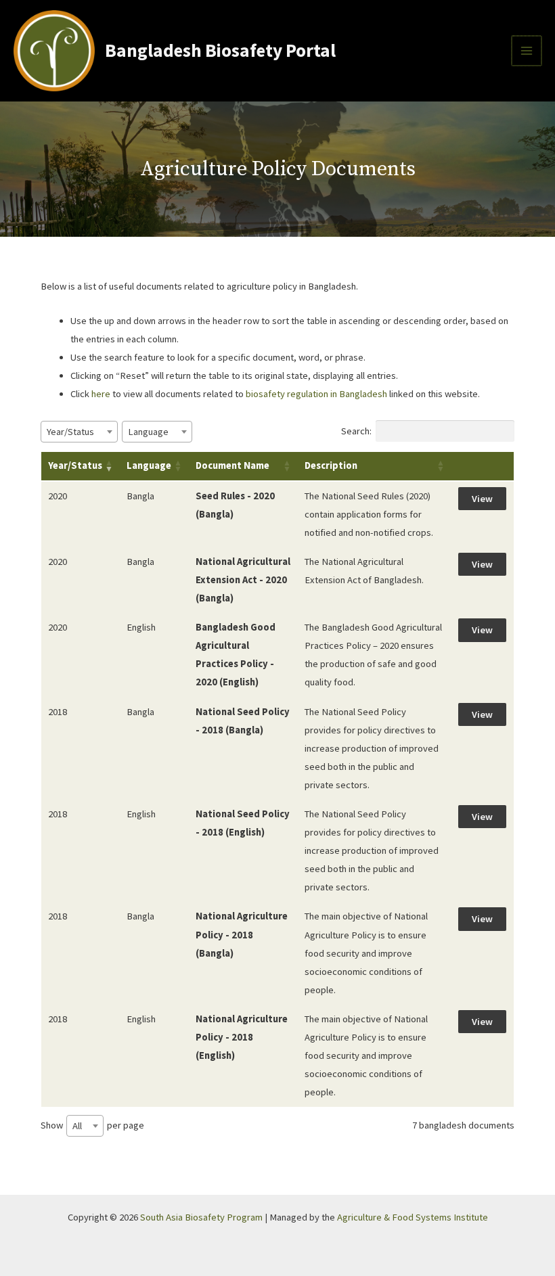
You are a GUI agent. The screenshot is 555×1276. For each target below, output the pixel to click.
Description (331, 465)
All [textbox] (77, 1126)
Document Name (232, 465)
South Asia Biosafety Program (201, 1217)
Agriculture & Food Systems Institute (412, 1217)
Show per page (92, 1125)
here (100, 394)
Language (149, 465)
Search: (356, 431)
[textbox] (74, 432)
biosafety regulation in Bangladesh (317, 394)
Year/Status (75, 465)
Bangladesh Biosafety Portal (220, 50)
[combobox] (79, 431)
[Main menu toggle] (526, 51)
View (482, 499)
